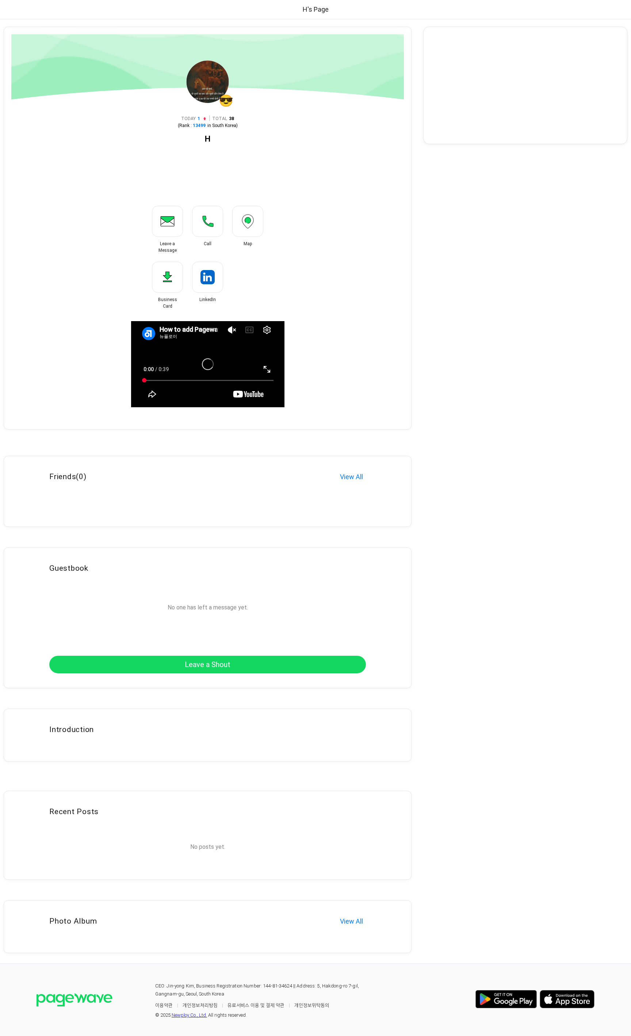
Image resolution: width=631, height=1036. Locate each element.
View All (351, 477)
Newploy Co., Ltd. (189, 1015)
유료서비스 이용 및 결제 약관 (255, 1005)
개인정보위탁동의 (311, 1005)
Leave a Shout (207, 664)
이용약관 (164, 1005)
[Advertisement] (525, 85)
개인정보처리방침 (200, 1005)
